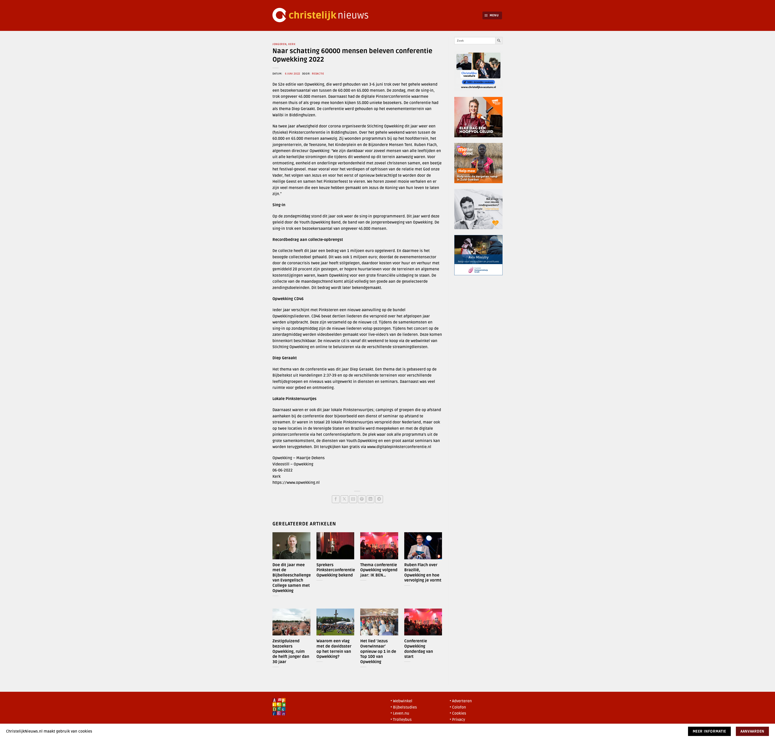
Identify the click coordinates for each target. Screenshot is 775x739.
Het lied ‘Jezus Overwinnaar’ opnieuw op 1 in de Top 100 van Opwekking (378, 651)
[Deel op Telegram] (379, 499)
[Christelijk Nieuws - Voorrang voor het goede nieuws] (322, 15)
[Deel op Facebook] (336, 499)
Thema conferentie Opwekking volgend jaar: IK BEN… (378, 570)
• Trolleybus (401, 719)
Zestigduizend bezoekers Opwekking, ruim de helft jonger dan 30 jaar (290, 651)
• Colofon (458, 707)
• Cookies (458, 713)
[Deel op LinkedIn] (370, 499)
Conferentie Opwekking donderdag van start (418, 649)
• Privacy (457, 719)
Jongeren (279, 44)
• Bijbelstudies (404, 707)
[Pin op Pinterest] (362, 499)
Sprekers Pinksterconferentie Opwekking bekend (335, 570)
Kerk (292, 44)
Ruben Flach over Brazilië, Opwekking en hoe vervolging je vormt (422, 573)
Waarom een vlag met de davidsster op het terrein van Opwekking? (333, 649)
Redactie (318, 73)
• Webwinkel (401, 701)
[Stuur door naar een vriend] (353, 499)
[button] (492, 15)
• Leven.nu (400, 713)
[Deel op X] (344, 499)
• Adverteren (461, 701)
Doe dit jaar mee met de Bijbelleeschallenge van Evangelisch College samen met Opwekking (291, 578)
